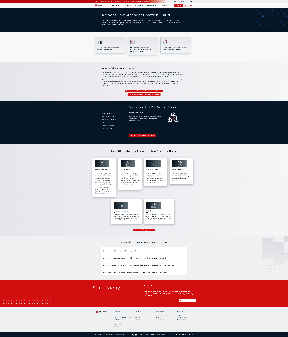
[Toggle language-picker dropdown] (175, 1)
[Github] (186, 334)
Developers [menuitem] (151, 5)
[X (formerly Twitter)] (173, 334)
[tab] (106, 113)
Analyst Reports (139, 322)
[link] (144, 91)
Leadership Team (118, 319)
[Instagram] (192, 334)
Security (152, 334)
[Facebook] (179, 334)
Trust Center (117, 324)
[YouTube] (183, 334)
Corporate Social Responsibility (122, 317)
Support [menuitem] (162, 5)
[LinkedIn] (176, 334)
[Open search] (171, 1)
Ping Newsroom (118, 326)
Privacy (146, 334)
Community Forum (182, 317)
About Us (116, 315)
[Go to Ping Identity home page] (100, 5)
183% (132, 48)
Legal (141, 334)
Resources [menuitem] (138, 5)
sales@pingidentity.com (153, 288)
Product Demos (160, 319)
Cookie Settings (160, 334)
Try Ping (178, 5)
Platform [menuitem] (115, 5)
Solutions (137, 317)
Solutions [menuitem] (126, 5)
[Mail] (189, 334)
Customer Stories (140, 315)
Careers (116, 322)
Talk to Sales (188, 5)
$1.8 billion (167, 48)
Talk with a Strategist (162, 315)
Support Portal (181, 315)
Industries (138, 319)
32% (98, 48)
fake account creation (132, 173)
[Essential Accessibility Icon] (134, 334)
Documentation (181, 319)
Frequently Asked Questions (185, 322)
